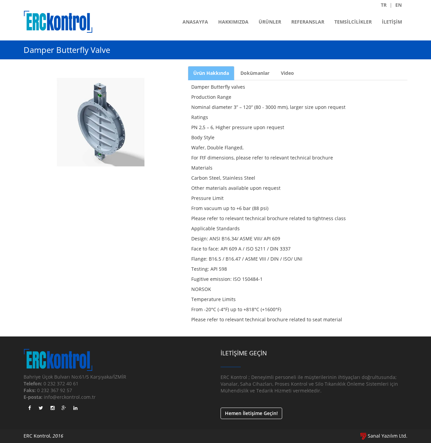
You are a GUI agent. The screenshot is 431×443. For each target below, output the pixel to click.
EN (398, 5)
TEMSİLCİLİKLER (353, 22)
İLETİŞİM (392, 22)
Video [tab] (287, 73)
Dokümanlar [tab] (254, 73)
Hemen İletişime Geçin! (251, 413)
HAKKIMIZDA (233, 22)
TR (384, 5)
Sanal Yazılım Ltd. (386, 436)
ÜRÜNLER (270, 22)
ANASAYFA (195, 22)
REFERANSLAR (307, 22)
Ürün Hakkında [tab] (211, 73)
